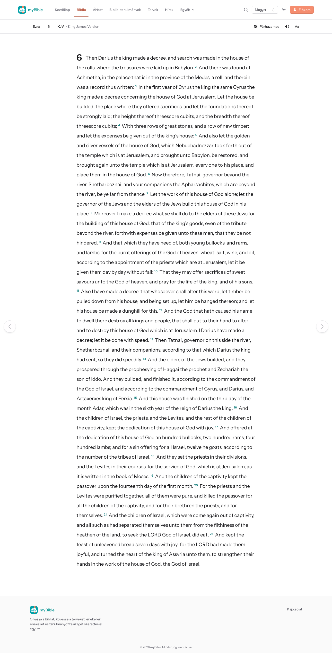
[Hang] (287, 26)
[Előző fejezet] (10, 326)
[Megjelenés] (284, 10)
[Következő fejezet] (322, 326)
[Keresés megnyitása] (246, 10)
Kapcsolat (294, 609)
